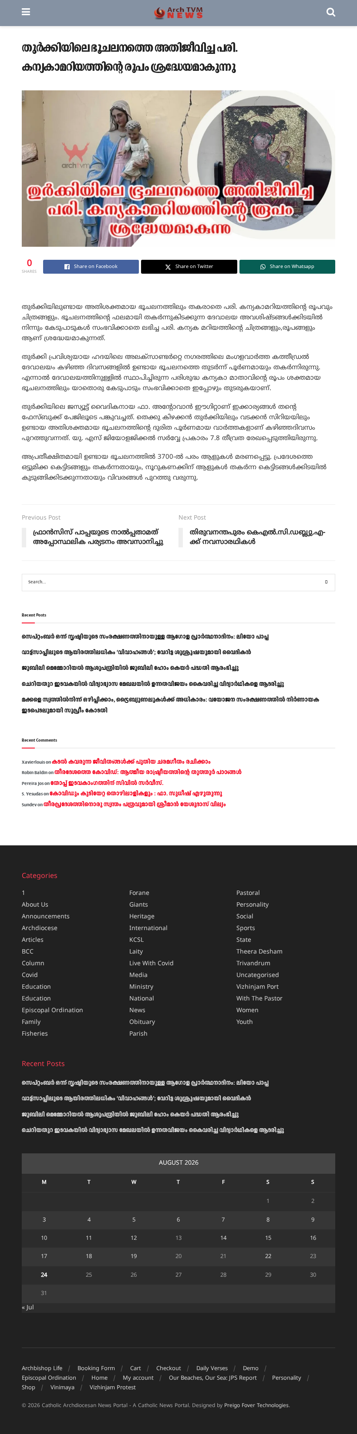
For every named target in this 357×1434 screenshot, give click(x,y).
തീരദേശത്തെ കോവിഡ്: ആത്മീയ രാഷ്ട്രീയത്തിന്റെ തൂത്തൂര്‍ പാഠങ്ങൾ (148, 772)
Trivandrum (253, 963)
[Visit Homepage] (178, 13)
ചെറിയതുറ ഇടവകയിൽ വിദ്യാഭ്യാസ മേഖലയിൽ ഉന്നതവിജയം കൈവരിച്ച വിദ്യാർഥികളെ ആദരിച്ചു (153, 684)
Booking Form (96, 1368)
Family (31, 1022)
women (247, 1010)
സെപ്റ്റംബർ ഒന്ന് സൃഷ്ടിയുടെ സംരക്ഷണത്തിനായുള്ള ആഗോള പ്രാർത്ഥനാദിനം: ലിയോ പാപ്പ (145, 637)
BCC (28, 952)
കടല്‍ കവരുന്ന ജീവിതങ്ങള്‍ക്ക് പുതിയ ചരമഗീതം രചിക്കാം (131, 762)
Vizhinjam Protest (113, 1387)
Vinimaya (62, 1387)
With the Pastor (259, 999)
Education (36, 987)
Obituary (142, 1022)
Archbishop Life (42, 1368)
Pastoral (248, 893)
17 (44, 1256)
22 (268, 1256)
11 (89, 1238)
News (137, 1010)
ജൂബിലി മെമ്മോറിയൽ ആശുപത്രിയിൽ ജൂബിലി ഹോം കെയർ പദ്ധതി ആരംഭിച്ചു (130, 668)
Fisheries (35, 1034)
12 (134, 1238)
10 (44, 1238)
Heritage (142, 917)
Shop (28, 1387)
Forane (139, 893)
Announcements (46, 917)
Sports (245, 928)
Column (33, 963)
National (141, 999)
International (148, 928)
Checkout (168, 1368)
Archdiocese (39, 928)
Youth (244, 1022)
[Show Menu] (26, 13)
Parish (138, 1034)
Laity (136, 952)
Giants (138, 905)
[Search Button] (331, 13)
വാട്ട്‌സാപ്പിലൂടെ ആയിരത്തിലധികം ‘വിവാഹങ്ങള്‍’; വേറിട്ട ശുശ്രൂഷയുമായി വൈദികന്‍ (136, 652)
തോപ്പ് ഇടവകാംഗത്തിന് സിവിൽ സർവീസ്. (107, 783)
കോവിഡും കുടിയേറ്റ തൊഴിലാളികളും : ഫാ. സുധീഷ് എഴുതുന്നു (136, 794)
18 (89, 1256)
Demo (251, 1368)
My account (138, 1378)
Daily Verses (212, 1368)
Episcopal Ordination (52, 1010)
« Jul (28, 1307)
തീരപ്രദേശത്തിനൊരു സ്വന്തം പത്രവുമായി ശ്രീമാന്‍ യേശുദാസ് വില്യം (135, 804)
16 (313, 1238)
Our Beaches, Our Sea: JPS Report (213, 1378)
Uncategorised (257, 975)
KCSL (136, 940)
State (243, 940)
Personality (252, 905)
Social (244, 917)
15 (268, 1238)
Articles (33, 940)
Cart (135, 1368)
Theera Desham (259, 952)
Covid (30, 975)
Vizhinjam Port (257, 987)
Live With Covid (151, 963)
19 (134, 1256)
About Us (35, 905)
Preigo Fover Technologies (256, 1406)
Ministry (141, 987)
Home (99, 1378)
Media (138, 975)
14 (223, 1238)
